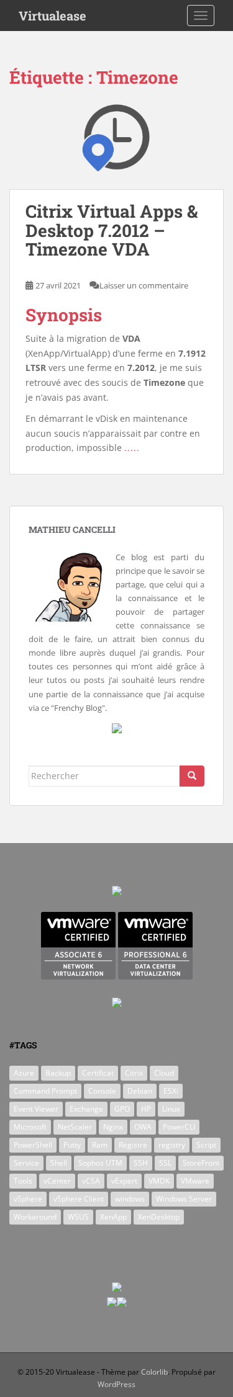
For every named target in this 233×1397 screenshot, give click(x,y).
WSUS (78, 1217)
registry (171, 1145)
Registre (133, 1145)
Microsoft (30, 1127)
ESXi (170, 1091)
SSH (141, 1163)
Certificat (98, 1073)
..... (132, 447)
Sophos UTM (100, 1163)
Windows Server (184, 1199)
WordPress (116, 1384)
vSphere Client (78, 1199)
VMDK (159, 1181)
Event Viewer (36, 1109)
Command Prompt (45, 1091)
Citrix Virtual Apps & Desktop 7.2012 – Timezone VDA (111, 230)
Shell (58, 1163)
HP (146, 1109)
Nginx (113, 1127)
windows (130, 1199)
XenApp (113, 1217)
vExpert (124, 1181)
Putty (72, 1145)
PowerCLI (179, 1127)
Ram (99, 1145)
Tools (23, 1181)
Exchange (86, 1109)
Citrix (134, 1073)
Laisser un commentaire (143, 285)
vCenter (57, 1181)
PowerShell (33, 1145)
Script (206, 1145)
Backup (58, 1073)
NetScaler (75, 1127)
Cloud (164, 1073)
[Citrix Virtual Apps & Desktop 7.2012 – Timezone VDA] (116, 144)
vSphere (28, 1199)
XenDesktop (159, 1217)
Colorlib (154, 1372)
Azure (24, 1073)
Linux (171, 1109)
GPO (122, 1109)
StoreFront (201, 1163)
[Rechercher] (192, 776)
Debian (139, 1091)
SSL (165, 1163)
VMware (195, 1181)
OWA (143, 1127)
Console (102, 1091)
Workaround (35, 1217)
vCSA (91, 1181)
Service (26, 1163)
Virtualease (52, 15)
